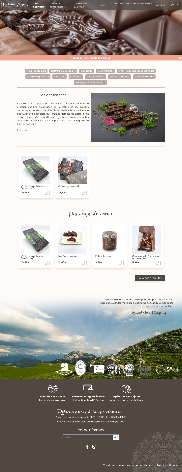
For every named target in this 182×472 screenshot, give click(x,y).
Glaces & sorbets (144, 76)
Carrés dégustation (38, 76)
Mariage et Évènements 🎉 (90, 82)
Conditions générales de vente (122, 465)
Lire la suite (23, 130)
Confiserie (75, 76)
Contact (160, 5)
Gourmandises (105, 71)
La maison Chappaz (81, 5)
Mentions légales (167, 465)
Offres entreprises (56, 5)
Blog (103, 5)
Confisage (86, 71)
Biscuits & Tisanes (119, 76)
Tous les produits (36, 71)
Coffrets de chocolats (63, 71)
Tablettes (59, 76)
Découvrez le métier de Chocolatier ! (130, 5)
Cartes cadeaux (96, 76)
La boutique (38, 5)
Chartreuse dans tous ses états (136, 71)
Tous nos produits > (150, 278)
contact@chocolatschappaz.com (106, 421)
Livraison (149, 465)
